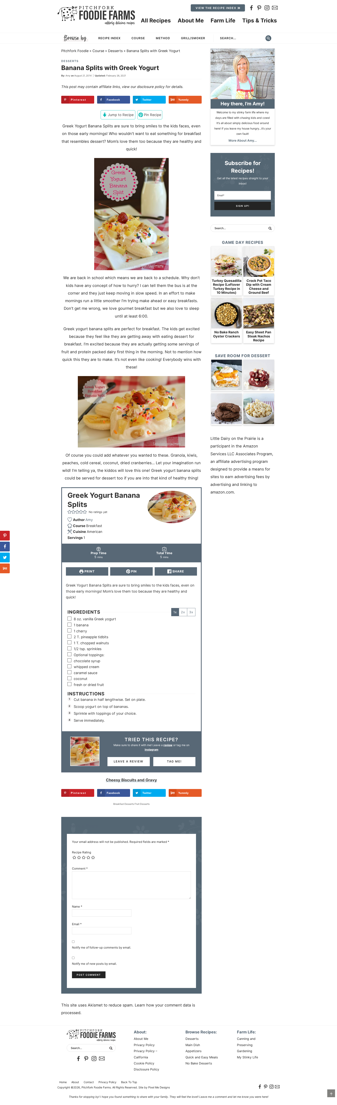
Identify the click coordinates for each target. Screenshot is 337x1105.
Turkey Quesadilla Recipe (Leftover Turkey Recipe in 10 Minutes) (226, 287)
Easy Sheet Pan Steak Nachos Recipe (258, 336)
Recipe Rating (81, 852)
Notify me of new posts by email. (94, 964)
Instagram (151, 749)
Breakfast (118, 803)
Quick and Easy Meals (201, 1057)
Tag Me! (174, 761)
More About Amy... (243, 140)
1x (175, 612)
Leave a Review (128, 761)
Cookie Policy (144, 1063)
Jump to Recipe (120, 115)
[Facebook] (251, 8)
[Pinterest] (259, 8)
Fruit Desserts (142, 803)
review (167, 745)
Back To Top (129, 1082)
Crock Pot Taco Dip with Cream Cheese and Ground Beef (258, 287)
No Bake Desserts (198, 1063)
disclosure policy (151, 87)
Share (177, 571)
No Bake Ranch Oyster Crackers (226, 334)
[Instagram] (267, 8)
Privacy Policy (144, 1045)
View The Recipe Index (216, 8)
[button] (69, 512)
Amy (68, 75)
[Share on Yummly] (5, 568)
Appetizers (193, 1051)
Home (63, 1082)
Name (77, 906)
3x (191, 612)
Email (77, 924)
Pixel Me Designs (159, 1087)
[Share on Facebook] (5, 546)
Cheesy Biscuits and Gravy (131, 780)
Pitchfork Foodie (75, 51)
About (75, 1082)
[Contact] (275, 8)
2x (183, 612)
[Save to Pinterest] (5, 536)
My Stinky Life (247, 1057)
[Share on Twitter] (5, 557)
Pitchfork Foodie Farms (96, 15)
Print (89, 571)
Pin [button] (133, 571)
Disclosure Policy (146, 1069)
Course (98, 51)
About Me (141, 1039)
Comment (80, 868)
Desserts (115, 51)
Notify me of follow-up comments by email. (101, 947)
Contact (89, 1082)
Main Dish (192, 1045)
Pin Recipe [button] (152, 115)
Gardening (244, 1051)
